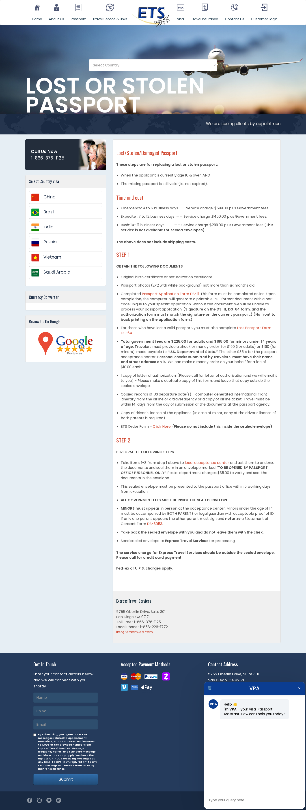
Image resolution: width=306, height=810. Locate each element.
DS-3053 (154, 523)
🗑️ (209, 688)
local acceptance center (207, 462)
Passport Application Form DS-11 (170, 293)
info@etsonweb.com (134, 632)
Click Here (162, 426)
